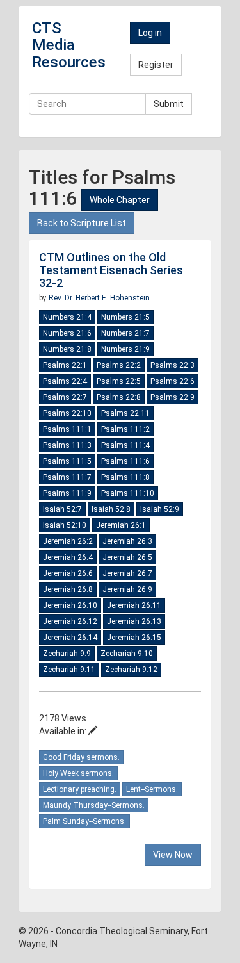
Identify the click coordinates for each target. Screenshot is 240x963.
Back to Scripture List (81, 223)
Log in (150, 33)
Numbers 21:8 (67, 349)
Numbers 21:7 (125, 333)
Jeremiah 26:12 (70, 621)
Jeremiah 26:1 (121, 525)
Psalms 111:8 (125, 477)
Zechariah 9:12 (131, 669)
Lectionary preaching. (79, 789)
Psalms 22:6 (172, 381)
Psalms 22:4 (65, 381)
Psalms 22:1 (65, 365)
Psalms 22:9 (172, 397)
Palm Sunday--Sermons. (84, 821)
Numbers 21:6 (67, 333)
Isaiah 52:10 (64, 525)
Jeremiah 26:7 (127, 573)
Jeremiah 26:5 (127, 557)
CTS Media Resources (69, 45)
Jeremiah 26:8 (68, 589)
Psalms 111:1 (67, 429)
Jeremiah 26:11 (134, 605)
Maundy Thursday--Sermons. (94, 805)
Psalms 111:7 (67, 477)
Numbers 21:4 (67, 317)
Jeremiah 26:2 (68, 541)
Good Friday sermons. (81, 757)
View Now (173, 855)
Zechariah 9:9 (67, 653)
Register (155, 65)
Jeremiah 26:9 (127, 589)
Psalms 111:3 (67, 445)
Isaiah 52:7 (62, 509)
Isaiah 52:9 (159, 509)
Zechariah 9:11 (69, 669)
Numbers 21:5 (125, 317)
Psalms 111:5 (67, 461)
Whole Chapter (120, 200)
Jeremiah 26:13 (134, 621)
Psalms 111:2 (125, 429)
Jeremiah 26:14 (70, 637)
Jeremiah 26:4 (68, 557)
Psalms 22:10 (67, 413)
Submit (169, 104)
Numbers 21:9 (125, 349)
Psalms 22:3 (172, 365)
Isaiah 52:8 (111, 509)
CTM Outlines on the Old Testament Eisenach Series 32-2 (111, 270)
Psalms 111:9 (67, 493)
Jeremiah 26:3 (127, 541)
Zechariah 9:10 (126, 653)
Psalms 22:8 (119, 397)
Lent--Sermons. (152, 789)
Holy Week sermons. (78, 773)
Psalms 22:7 (65, 397)
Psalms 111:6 (125, 461)
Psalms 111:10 (127, 493)
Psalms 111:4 (125, 445)
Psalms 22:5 (119, 381)
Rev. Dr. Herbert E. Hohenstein (99, 297)
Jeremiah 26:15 (134, 637)
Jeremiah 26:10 (70, 605)
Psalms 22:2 (119, 365)
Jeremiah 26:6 (68, 573)
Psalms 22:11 (125, 413)
